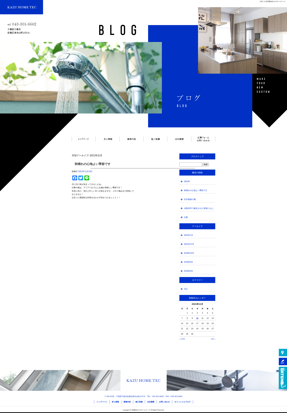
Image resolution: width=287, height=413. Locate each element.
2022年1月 (188, 235)
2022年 (187, 181)
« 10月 (182, 339)
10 (197, 318)
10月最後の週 (190, 199)
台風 (186, 217)
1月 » (213, 339)
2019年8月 (188, 271)
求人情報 (108, 139)
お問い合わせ (203, 139)
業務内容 (132, 139)
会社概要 (179, 139)
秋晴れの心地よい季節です (93, 164)
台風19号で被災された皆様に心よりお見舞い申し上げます (199, 208)
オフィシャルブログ (182, 402)
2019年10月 (189, 253)
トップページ (84, 139)
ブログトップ (197, 156)
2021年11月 (189, 244)
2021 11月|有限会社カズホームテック (273, 1)
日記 (186, 289)
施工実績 (155, 139)
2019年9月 (188, 262)
